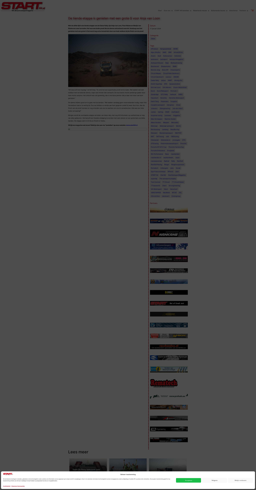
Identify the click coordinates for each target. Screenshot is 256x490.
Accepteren (188, 480)
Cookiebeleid (6, 486)
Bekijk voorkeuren (240, 480)
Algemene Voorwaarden (18, 486)
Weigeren (215, 480)
